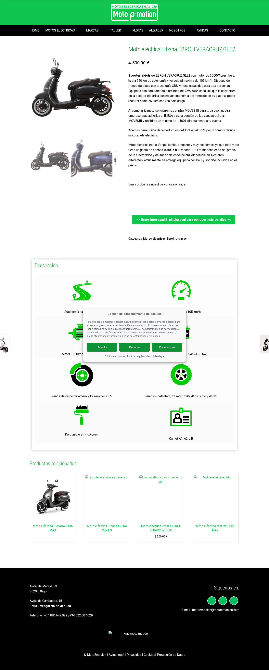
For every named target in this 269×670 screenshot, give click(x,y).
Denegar (134, 347)
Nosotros (177, 30)
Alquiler (156, 30)
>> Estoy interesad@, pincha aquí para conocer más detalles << (184, 219)
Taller (115, 30)
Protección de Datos (171, 655)
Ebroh (170, 238)
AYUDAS (202, 30)
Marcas (92, 30)
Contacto (227, 30)
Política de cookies (115, 356)
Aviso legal (158, 356)
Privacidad (134, 655)
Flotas (137, 30)
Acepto (102, 347)
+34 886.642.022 (55, 615)
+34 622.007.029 (81, 615)
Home (35, 30)
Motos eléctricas (60, 30)
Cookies (149, 655)
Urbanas (181, 238)
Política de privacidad (138, 356)
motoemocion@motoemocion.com (215, 610)
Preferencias (167, 347)
